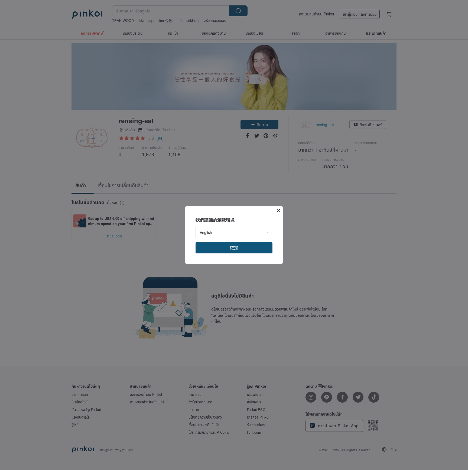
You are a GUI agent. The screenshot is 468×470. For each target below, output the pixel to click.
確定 (234, 247)
